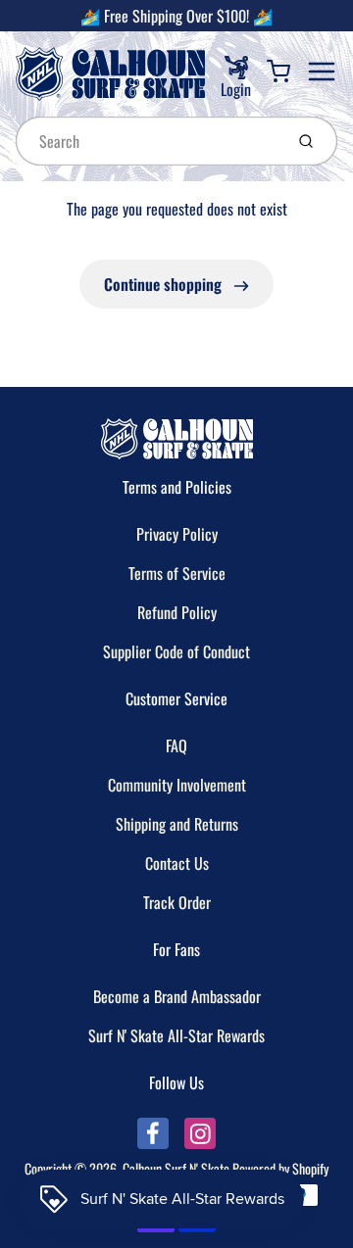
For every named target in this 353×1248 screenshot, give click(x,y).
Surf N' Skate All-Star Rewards (176, 1035)
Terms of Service (177, 573)
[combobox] (147, 141)
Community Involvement (177, 784)
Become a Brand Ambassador (177, 996)
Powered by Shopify (280, 1168)
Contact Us (177, 863)
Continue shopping (165, 284)
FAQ (176, 745)
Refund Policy (177, 612)
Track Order (177, 902)
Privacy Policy (177, 534)
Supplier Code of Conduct (176, 651)
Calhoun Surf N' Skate (176, 1168)
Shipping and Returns (177, 824)
